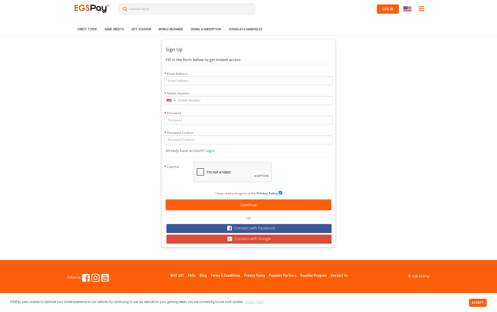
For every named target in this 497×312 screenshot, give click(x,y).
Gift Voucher (141, 29)
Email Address (177, 73)
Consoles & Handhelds (245, 29)
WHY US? (177, 275)
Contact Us (339, 275)
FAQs (192, 275)
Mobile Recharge (171, 29)
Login (210, 150)
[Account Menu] (421, 9)
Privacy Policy (254, 275)
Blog (203, 275)
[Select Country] (408, 9)
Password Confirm (180, 132)
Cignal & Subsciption (206, 29)
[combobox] (171, 100)
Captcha (173, 166)
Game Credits (114, 29)
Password (174, 113)
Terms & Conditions (225, 275)
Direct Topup (87, 29)
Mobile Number (178, 93)
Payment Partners (282, 275)
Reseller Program (313, 275)
